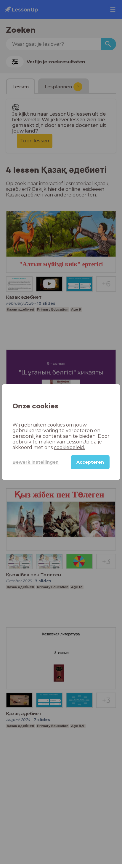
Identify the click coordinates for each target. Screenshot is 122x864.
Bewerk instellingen (35, 462)
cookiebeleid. (69, 447)
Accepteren (90, 462)
